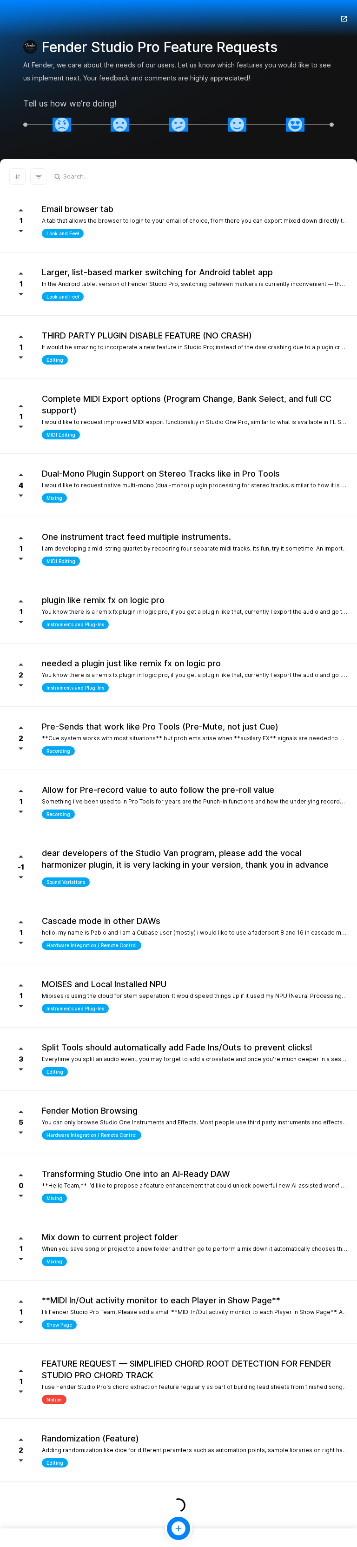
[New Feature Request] (178, 1528)
